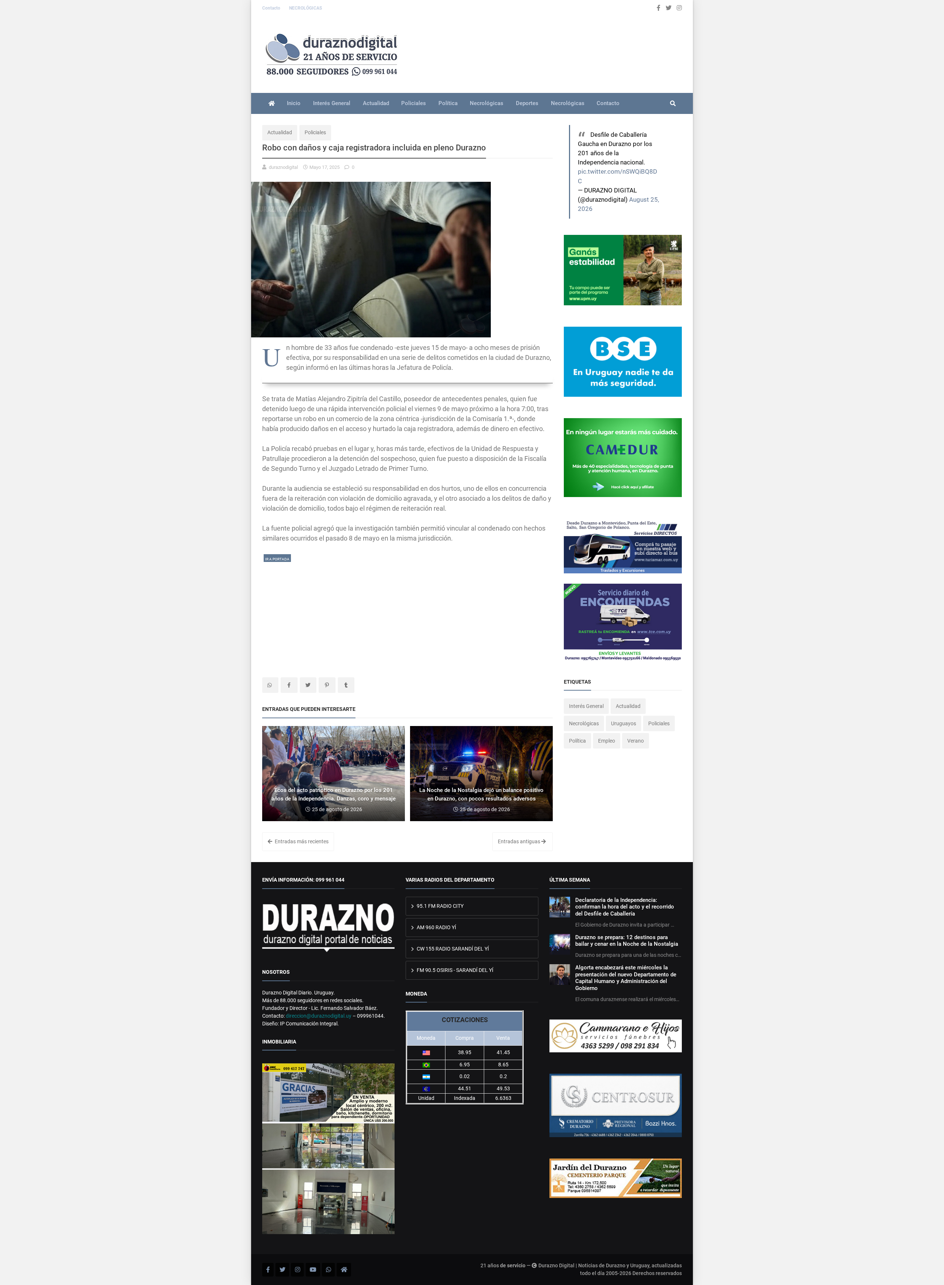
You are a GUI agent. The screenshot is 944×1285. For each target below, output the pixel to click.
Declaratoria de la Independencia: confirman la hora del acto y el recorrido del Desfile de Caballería (624, 907)
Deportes (527, 103)
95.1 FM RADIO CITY (440, 906)
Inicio (294, 103)
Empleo (606, 741)
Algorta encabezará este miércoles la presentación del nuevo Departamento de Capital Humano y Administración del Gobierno (625, 977)
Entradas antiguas (519, 841)
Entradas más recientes (301, 841)
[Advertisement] (407, 614)
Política (448, 103)
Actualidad (376, 103)
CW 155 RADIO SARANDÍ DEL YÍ (452, 949)
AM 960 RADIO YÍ (436, 927)
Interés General (331, 103)
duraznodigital (283, 167)
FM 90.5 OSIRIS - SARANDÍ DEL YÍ (454, 970)
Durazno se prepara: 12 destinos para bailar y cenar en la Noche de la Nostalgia (626, 940)
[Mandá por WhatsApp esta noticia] (270, 685)
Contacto (271, 8)
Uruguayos (623, 723)
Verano (635, 741)
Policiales (413, 103)
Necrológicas (486, 103)
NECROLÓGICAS (305, 8)
